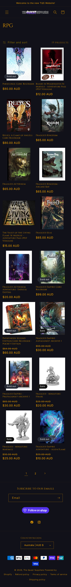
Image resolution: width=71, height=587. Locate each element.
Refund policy (22, 574)
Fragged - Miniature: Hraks (48, 395)
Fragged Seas (44, 232)
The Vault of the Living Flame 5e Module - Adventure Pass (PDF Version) (17, 236)
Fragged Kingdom (47, 135)
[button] (7, 12)
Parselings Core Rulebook (18, 84)
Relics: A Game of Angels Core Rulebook (17, 136)
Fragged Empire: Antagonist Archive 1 (49, 339)
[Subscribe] (59, 498)
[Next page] (45, 473)
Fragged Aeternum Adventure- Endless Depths (15, 290)
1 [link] (26, 473)
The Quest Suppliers (33, 570)
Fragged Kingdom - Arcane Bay (47, 185)
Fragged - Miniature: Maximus (15, 448)
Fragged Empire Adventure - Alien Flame (51, 448)
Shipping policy (37, 579)
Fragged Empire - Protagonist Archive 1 (16, 395)
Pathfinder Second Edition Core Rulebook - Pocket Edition (17, 341)
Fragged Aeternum (14, 184)
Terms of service (58, 574)
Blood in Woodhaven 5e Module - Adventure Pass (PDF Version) (51, 87)
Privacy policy (40, 574)
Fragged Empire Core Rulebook (49, 288)
